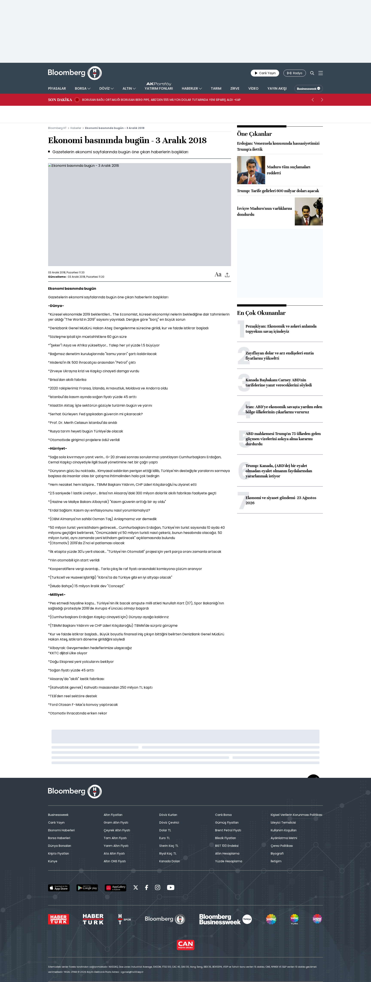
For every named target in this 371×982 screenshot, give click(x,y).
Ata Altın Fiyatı (114, 853)
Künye (52, 861)
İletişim (276, 861)
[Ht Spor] (124, 919)
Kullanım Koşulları (283, 830)
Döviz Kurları (168, 815)
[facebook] (146, 888)
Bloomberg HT (57, 128)
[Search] (312, 73)
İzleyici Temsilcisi (283, 822)
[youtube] (170, 888)
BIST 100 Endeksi (227, 846)
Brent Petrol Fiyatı (228, 830)
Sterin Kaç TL (168, 846)
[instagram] (157, 888)
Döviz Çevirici (169, 822)
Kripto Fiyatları (58, 853)
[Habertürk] (58, 919)
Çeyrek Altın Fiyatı (117, 830)
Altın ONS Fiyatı (115, 861)
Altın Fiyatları (113, 815)
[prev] (312, 99)
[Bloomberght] (75, 73)
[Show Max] (318, 919)
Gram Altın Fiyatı (116, 822)
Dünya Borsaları (59, 846)
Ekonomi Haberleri (61, 830)
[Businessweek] (225, 919)
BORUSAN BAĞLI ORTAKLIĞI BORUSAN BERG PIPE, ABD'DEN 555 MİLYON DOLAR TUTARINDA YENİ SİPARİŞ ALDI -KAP (161, 100)
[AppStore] (59, 888)
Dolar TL (165, 830)
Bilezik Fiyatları (225, 838)
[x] (135, 888)
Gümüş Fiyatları (227, 822)
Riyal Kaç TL (167, 853)
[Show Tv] (271, 919)
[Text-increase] (218, 274)
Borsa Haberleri (59, 838)
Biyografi (277, 853)
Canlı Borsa (223, 815)
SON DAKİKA (60, 100)
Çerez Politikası (282, 846)
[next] (322, 99)
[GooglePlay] (87, 888)
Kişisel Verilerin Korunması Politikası (296, 815)
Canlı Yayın (56, 822)
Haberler (75, 128)
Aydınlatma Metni (284, 838)
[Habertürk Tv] (93, 919)
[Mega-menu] (320, 73)
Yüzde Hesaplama (228, 861)
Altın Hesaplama (227, 853)
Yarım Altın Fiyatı (116, 846)
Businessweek (58, 815)
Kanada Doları (169, 861)
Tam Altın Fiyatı (115, 838)
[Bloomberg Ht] (165, 919)
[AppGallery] (115, 888)
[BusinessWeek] (308, 88)
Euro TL (164, 838)
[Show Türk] (294, 919)
